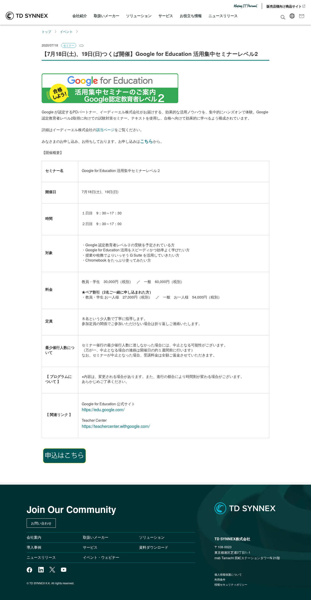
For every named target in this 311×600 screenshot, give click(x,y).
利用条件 (219, 579)
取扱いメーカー (106, 15)
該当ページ (105, 129)
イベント (66, 31)
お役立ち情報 (191, 15)
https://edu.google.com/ (103, 409)
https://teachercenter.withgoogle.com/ (116, 426)
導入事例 (34, 547)
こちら (146, 141)
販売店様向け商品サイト (284, 6)
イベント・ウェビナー (101, 557)
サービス (165, 15)
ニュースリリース (223, 15)
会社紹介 (79, 15)
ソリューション (139, 15)
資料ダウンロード (153, 547)
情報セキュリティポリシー (230, 584)
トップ (46, 31)
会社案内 (34, 537)
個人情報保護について (228, 574)
